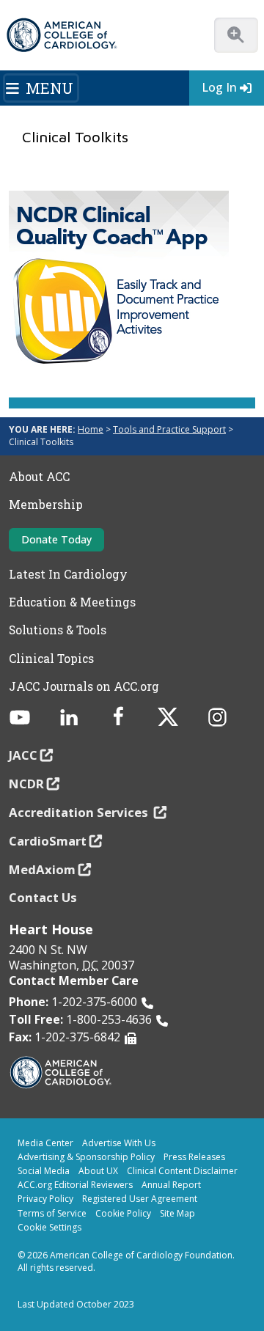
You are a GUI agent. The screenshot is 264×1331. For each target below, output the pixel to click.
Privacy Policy (45, 1198)
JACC (23, 755)
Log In (219, 87)
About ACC (39, 476)
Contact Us (43, 897)
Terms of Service (52, 1213)
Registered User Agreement (139, 1198)
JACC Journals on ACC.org (84, 686)
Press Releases (194, 1157)
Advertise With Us (118, 1143)
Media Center (45, 1143)
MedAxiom (42, 869)
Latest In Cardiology (68, 574)
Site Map (177, 1213)
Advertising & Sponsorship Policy (86, 1157)
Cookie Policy (123, 1213)
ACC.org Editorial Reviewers (75, 1184)
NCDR (26, 783)
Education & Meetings (72, 602)
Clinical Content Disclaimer (182, 1171)
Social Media (44, 1171)
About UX (98, 1171)
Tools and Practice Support (169, 429)
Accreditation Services (80, 812)
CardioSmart (48, 840)
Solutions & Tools (57, 630)
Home (90, 429)
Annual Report (171, 1184)
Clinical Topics (51, 658)
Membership (46, 504)
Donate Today (56, 539)
